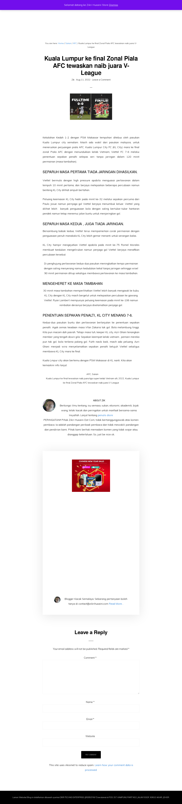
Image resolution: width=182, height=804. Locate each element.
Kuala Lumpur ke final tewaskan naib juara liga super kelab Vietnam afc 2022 (85, 378)
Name (90, 701)
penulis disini (105, 415)
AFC (88, 374)
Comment (90, 657)
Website (90, 736)
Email (90, 719)
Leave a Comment (101, 79)
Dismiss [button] (113, 5)
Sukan (95, 374)
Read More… (116, 603)
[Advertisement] (91, 525)
